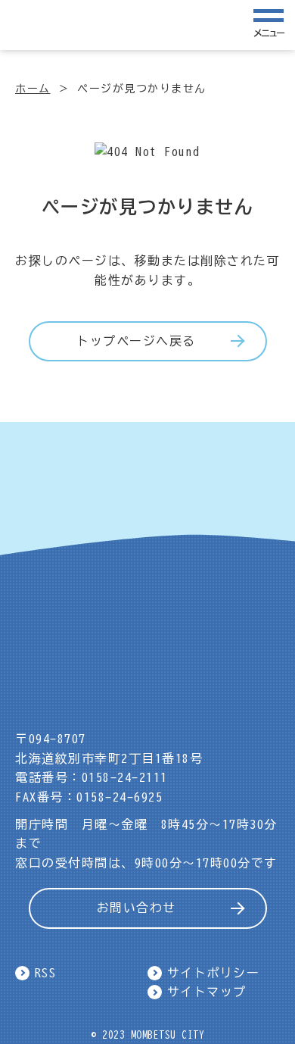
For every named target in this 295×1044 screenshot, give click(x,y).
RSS (46, 973)
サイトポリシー (213, 973)
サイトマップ (207, 992)
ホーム (33, 88)
